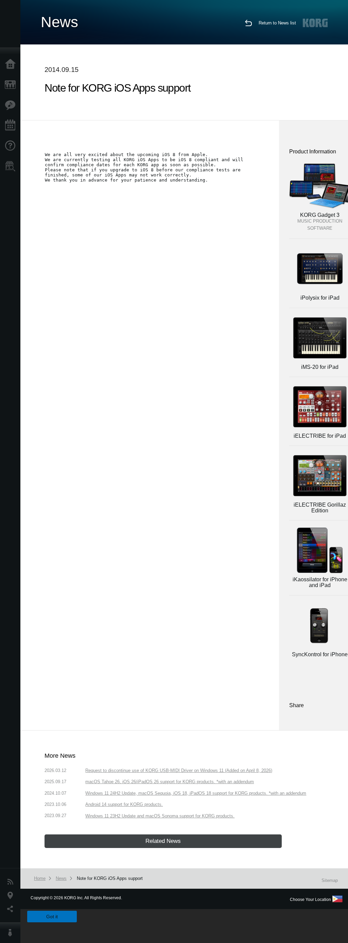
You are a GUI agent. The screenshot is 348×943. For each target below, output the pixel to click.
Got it (52, 916)
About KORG (12, 933)
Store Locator (12, 166)
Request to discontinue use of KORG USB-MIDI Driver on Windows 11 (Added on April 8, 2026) (178, 770)
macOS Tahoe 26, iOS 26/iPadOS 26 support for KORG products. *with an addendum (169, 781)
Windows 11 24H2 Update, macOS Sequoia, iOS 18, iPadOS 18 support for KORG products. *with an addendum (195, 793)
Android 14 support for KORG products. (124, 804)
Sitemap (329, 880)
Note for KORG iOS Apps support (110, 878)
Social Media (12, 909)
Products (12, 85)
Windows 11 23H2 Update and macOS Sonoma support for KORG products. (159, 815)
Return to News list (277, 22)
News (12, 882)
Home (12, 64)
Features (12, 105)
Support (12, 146)
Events (12, 125)
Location (12, 895)
